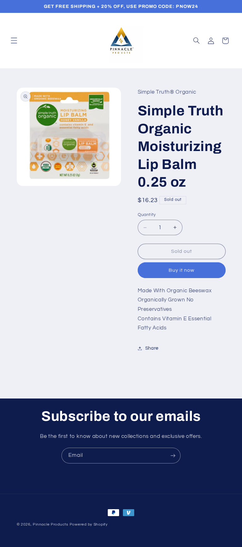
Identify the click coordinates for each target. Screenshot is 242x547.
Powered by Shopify (89, 524)
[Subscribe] (173, 455)
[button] (14, 40)
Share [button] (151, 348)
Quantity (147, 214)
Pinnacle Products (50, 524)
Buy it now (182, 270)
